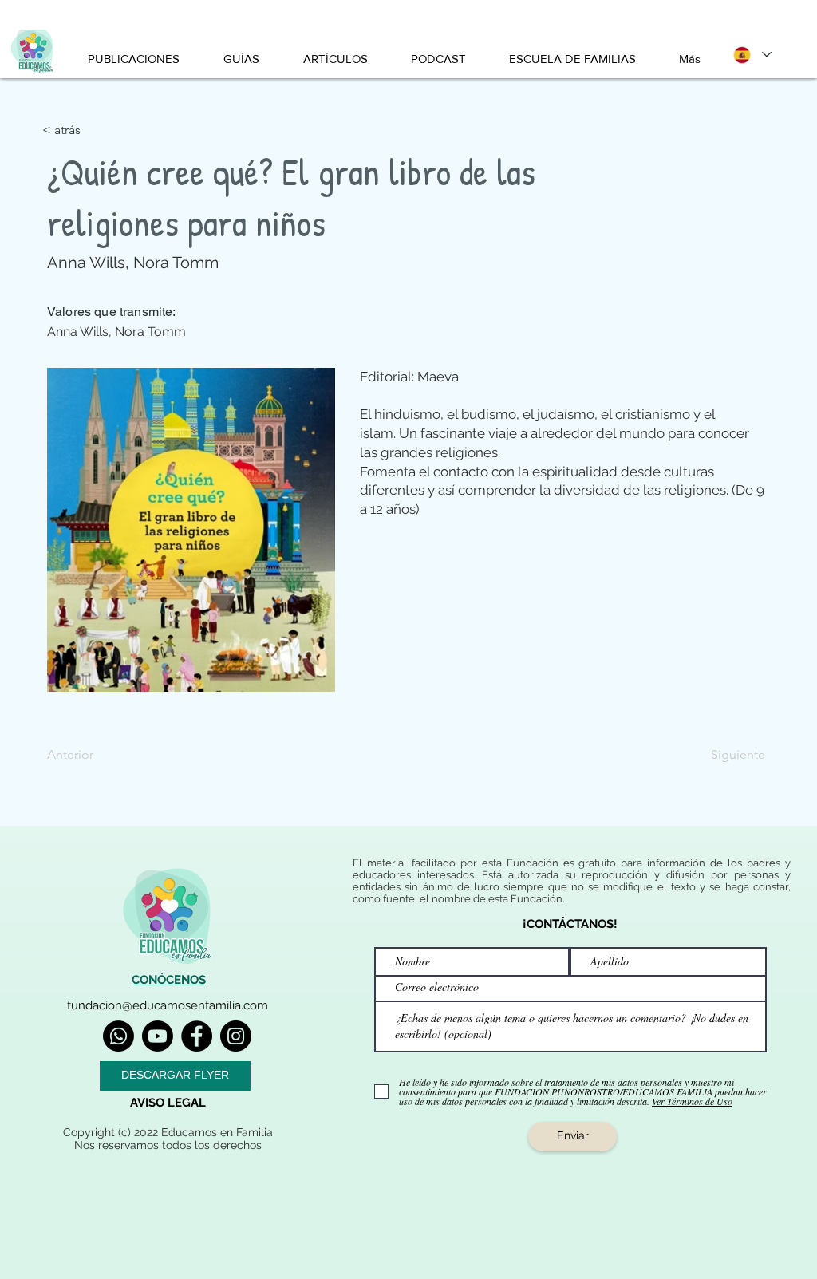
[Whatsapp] (118, 1036)
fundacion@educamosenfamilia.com (167, 1005)
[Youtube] (157, 1036)
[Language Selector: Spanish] (751, 55)
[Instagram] (235, 1036)
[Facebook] (196, 1036)
